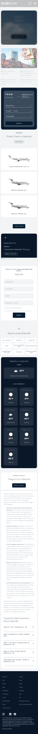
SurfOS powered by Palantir (25, 704)
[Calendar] (31, 111)
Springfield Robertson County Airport (6, 352)
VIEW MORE (19, 141)
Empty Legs (5, 694)
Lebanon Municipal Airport (31, 345)
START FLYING (19, 226)
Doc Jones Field (31, 340)
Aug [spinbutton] (7, 111)
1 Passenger (10, 116)
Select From (9, 97)
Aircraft (4, 697)
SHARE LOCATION (10, 253)
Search (19, 123)
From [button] (9, 94)
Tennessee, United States (26, 97)
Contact (21, 687)
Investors (21, 676)
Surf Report (21, 690)
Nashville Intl (19, 340)
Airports (4, 683)
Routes (3, 704)
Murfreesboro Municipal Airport (31, 352)
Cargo (20, 680)
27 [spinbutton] (10, 111)
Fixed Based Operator (24, 701)
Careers (20, 683)
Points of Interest (6, 701)
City (20, 697)
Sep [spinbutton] (15, 111)
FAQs (3, 680)
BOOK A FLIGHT (19, 36)
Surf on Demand (6, 708)
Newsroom (4, 676)
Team (20, 694)
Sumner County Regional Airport (19, 346)
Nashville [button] (27, 94)
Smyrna (6, 345)
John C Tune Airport (7, 340)
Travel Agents (5, 690)
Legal (3, 687)
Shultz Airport (19, 352)
